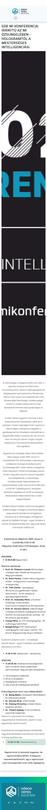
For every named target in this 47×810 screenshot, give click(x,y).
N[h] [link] (26, 802)
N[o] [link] (32, 802)
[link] (9, 803)
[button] (15, 18)
